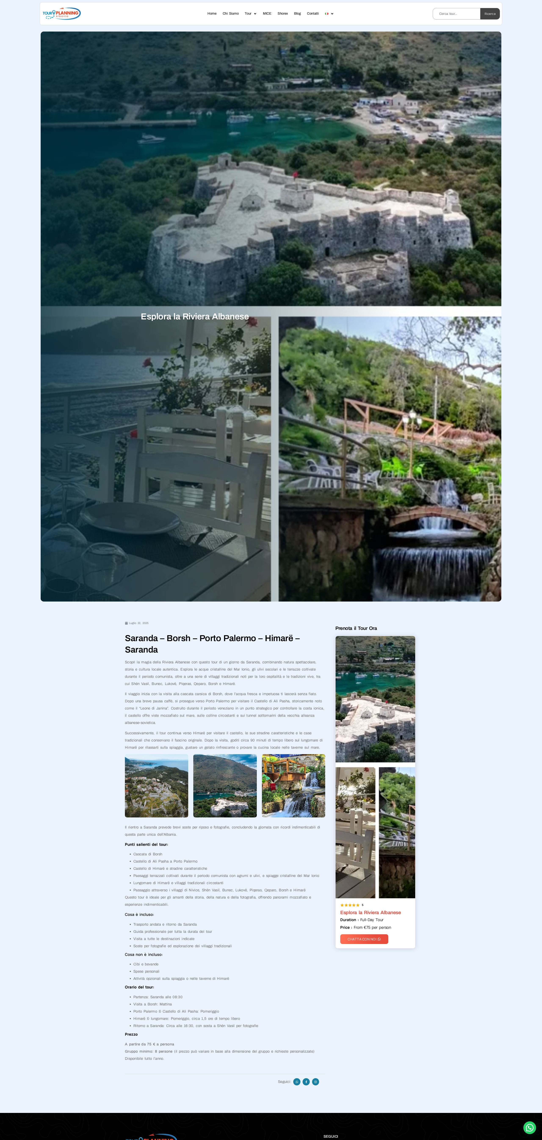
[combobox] (456, 13)
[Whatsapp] (296, 1081)
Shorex (283, 13)
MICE (267, 13)
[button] (529, 1127)
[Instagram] (315, 1081)
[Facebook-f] (306, 1081)
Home (212, 13)
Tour (248, 13)
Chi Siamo (231, 13)
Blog (297, 13)
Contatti (313, 13)
